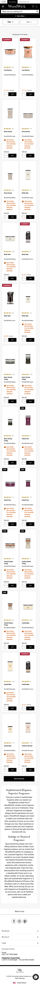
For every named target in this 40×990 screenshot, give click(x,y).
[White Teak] (28, 191)
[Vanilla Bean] (28, 621)
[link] (20, 16)
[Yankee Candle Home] (3, 1)
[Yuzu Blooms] (10, 68)
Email (4, 953)
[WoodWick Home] (12, 1)
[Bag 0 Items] (36, 6)
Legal (4, 943)
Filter (9, 22)
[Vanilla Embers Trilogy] (10, 559)
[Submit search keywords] (33, 6)
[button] (36, 977)
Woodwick (5, 931)
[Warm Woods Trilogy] (10, 375)
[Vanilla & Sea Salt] (28, 744)
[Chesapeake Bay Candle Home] (24, 1)
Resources (5, 937)
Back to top (19, 911)
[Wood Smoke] (10, 129)
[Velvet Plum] (28, 436)
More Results (19, 779)
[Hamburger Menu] (3, 6)
